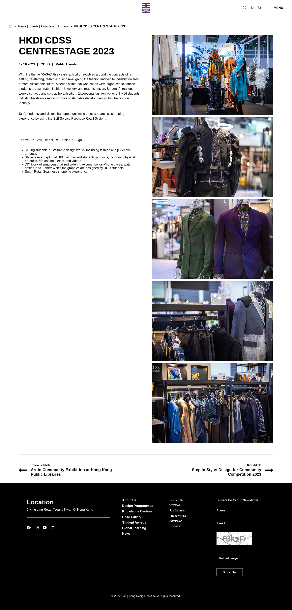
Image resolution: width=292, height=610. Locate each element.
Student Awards (134, 522)
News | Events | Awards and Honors (43, 26)
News (126, 533)
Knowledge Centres (137, 511)
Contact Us (176, 500)
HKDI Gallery (131, 517)
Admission (175, 520)
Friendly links (177, 515)
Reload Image (228, 558)
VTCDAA (175, 505)
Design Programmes (137, 505)
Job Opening (177, 510)
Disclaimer (176, 526)
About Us (129, 500)
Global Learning (134, 528)
